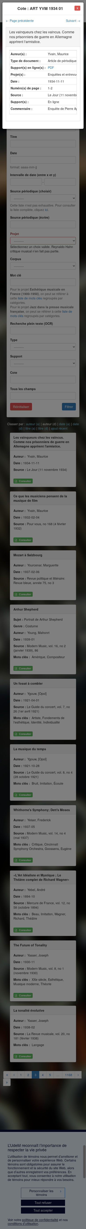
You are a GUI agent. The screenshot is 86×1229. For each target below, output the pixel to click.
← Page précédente (20, 20)
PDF (51, 67)
